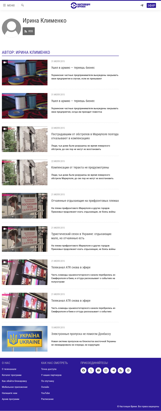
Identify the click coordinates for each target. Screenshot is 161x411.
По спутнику (47, 381)
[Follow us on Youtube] (98, 371)
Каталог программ (11, 375)
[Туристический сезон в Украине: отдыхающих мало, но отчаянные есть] (24, 239)
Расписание (47, 399)
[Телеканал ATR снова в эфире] (24, 272)
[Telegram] (142, 5)
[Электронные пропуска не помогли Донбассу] (24, 339)
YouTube (45, 393)
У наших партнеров (51, 375)
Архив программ (10, 399)
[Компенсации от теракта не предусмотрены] (24, 172)
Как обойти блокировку (14, 381)
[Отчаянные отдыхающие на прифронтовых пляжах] (24, 206)
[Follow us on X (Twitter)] (91, 371)
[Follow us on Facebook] (83, 371)
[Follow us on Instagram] (106, 371)
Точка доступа (48, 369)
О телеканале (9, 369)
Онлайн (45, 387)
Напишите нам (9, 393)
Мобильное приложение (15, 387)
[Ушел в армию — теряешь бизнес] (24, 72)
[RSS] (121, 371)
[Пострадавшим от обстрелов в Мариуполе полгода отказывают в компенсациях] (24, 139)
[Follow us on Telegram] (113, 371)
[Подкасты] (128, 371)
